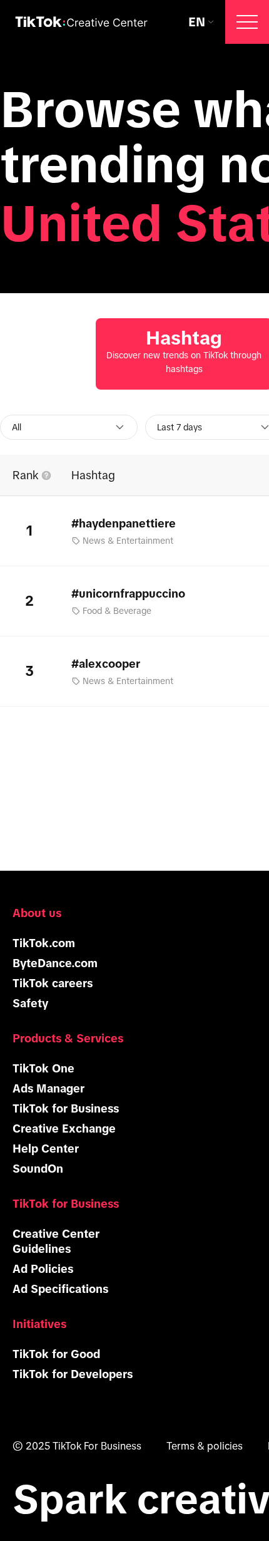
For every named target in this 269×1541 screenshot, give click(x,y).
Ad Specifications (60, 1289)
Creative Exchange (64, 1129)
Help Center (46, 1149)
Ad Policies (43, 1269)
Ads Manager (48, 1088)
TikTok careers (53, 983)
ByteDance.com (55, 963)
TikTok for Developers (73, 1374)
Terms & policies (204, 1445)
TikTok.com (44, 943)
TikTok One (43, 1068)
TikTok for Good (56, 1354)
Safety (30, 1003)
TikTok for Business (66, 1109)
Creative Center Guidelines (56, 1241)
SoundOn (38, 1169)
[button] (247, 22)
